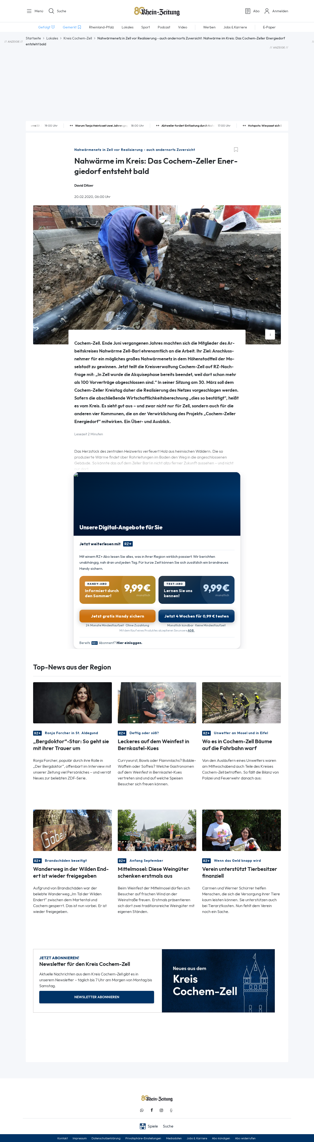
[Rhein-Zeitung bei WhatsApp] (141, 1110)
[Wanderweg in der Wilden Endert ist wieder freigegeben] (72, 829)
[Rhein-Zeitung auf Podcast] (171, 1110)
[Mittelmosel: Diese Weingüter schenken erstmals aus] (157, 829)
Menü (38, 11)
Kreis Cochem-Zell (78, 38)
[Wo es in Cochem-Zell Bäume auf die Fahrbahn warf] (241, 702)
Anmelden (280, 11)
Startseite (33, 38)
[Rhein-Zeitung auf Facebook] (151, 1110)
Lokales (52, 38)
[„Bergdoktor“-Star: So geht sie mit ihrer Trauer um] (72, 702)
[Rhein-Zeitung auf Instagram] (161, 1110)
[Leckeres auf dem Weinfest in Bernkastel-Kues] (157, 702)
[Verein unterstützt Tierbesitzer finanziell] (241, 829)
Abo (256, 11)
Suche (61, 11)
